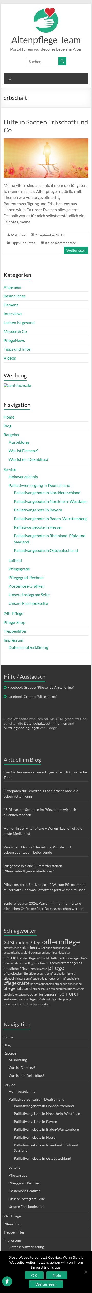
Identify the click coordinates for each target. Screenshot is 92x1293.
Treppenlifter (15, 631)
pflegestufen (59, 988)
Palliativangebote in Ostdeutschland (46, 550)
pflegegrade (36, 978)
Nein (57, 1275)
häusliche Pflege (16, 968)
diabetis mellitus (57, 958)
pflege (56, 967)
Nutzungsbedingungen (21, 728)
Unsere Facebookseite (28, 603)
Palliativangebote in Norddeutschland (47, 492)
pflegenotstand (18, 988)
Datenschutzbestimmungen (45, 723)
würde (41, 999)
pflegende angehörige (68, 983)
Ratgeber (12, 434)
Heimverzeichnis (23, 476)
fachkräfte (42, 963)
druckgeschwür (77, 958)
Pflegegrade (19, 568)
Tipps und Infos (23, 243)
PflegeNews (14, 340)
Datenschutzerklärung (28, 647)
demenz (13, 957)
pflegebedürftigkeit (62, 973)
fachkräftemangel (64, 963)
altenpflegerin (12, 947)
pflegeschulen (41, 988)
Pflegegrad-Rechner (26, 577)
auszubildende (62, 947)
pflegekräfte (17, 983)
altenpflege (62, 941)
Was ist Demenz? (23, 450)
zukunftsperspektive (37, 1004)
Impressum (13, 640)
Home (9, 416)
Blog (8, 425)
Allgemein (12, 287)
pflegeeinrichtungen (16, 978)
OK (34, 1275)
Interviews (13, 313)
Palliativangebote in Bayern (38, 509)
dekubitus (64, 952)
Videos (10, 357)
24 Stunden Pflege (23, 942)
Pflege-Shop (14, 622)
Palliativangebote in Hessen (38, 527)
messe (43, 968)
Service (10, 469)
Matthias (18, 235)
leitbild (34, 968)
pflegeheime (71, 978)
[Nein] (85, 1272)
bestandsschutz (13, 952)
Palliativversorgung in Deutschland (39, 485)
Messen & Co (15, 331)
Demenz (11, 304)
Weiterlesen (76, 250)
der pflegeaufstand (35, 958)
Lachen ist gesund (19, 322)
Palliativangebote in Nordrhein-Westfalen (51, 501)
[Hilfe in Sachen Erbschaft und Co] (46, 140)
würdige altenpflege (58, 999)
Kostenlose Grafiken (27, 586)
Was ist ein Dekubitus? (28, 459)
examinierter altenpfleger (20, 963)
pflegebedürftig (16, 973)
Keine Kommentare (60, 243)
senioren (69, 993)
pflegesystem (75, 988)
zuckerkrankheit (14, 1004)
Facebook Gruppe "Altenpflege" (32, 696)
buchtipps (51, 952)
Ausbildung (19, 442)
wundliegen (30, 999)
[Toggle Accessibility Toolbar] (7, 1283)
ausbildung (45, 947)
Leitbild (15, 560)
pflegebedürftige (39, 973)
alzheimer (30, 947)
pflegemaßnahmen (42, 983)
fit (80, 963)
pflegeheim (54, 978)
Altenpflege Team (46, 39)
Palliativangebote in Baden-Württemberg (50, 518)
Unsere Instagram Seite (29, 594)
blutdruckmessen (34, 952)
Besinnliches (15, 295)
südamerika (13, 999)
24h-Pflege (13, 613)
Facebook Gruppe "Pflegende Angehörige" (40, 687)
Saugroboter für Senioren (38, 994)
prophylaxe (11, 994)
